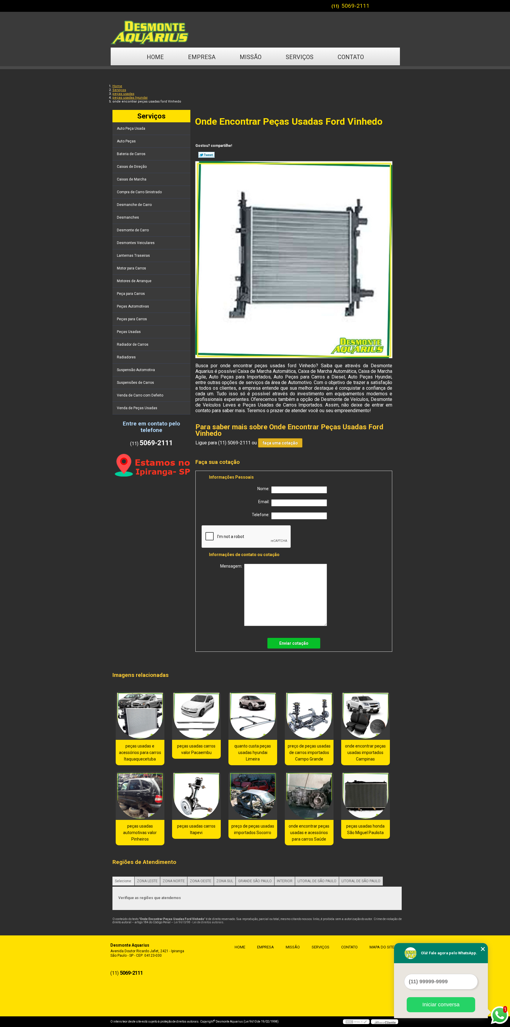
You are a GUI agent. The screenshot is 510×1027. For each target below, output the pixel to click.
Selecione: (123, 881)
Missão (250, 57)
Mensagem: (232, 566)
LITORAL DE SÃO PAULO (317, 881)
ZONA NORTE (174, 881)
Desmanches (128, 217)
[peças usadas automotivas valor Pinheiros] (140, 796)
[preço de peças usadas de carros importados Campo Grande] (309, 716)
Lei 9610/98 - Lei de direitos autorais (198, 922)
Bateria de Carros (131, 154)
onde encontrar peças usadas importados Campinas (365, 752)
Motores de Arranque (134, 281)
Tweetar (206, 155)
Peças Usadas (129, 332)
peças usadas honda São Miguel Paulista (365, 829)
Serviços (299, 57)
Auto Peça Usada (131, 128)
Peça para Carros (131, 294)
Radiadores (126, 357)
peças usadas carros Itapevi (196, 829)
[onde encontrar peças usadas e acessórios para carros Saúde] (309, 796)
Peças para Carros (132, 319)
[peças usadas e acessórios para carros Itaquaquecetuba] (140, 716)
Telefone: (261, 514)
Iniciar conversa (441, 1005)
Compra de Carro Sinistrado (139, 192)
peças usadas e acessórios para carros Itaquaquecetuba (140, 752)
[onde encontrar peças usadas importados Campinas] (365, 716)
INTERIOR (284, 881)
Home (155, 57)
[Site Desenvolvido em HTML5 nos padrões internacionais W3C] (356, 1021)
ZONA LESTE (147, 881)
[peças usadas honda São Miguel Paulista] (365, 796)
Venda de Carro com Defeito (140, 395)
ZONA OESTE (200, 881)
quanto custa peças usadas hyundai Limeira (252, 752)
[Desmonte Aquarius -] (255, 29)
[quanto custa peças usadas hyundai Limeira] (252, 716)
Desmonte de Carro (133, 230)
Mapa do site (382, 947)
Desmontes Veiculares (136, 243)
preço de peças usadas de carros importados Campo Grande (309, 752)
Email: (264, 501)
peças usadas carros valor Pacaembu (196, 749)
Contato (351, 57)
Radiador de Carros (132, 344)
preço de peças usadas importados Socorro (252, 829)
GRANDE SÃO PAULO (255, 881)
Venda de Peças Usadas (137, 408)
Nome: (264, 488)
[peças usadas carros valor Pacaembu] (196, 716)
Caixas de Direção (132, 167)
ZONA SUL (224, 881)
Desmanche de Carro (134, 205)
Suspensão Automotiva (136, 370)
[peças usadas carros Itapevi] (196, 796)
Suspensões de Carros (135, 383)
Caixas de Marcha (131, 179)
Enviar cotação (293, 643)
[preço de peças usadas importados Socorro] (252, 796)
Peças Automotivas (133, 306)
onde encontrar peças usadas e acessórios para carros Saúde (309, 832)
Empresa (201, 57)
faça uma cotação (280, 443)
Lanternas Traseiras (133, 256)
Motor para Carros (131, 268)
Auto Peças (126, 141)
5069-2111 (355, 5)
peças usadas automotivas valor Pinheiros (140, 832)
